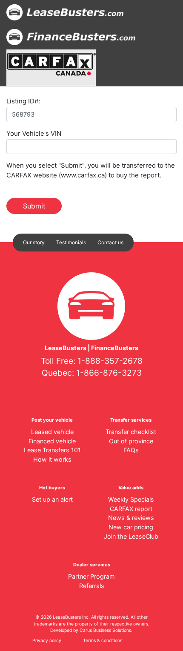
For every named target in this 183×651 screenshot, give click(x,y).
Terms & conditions (102, 640)
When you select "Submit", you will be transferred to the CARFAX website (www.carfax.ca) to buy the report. (90, 170)
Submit (34, 206)
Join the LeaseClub (131, 536)
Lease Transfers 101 (52, 450)
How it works (52, 459)
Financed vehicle (52, 441)
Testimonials (71, 242)
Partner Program (91, 576)
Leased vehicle (52, 431)
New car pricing (131, 527)
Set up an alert (52, 499)
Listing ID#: (23, 101)
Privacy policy (46, 640)
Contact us (110, 242)
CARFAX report (131, 508)
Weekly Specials (131, 499)
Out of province (131, 441)
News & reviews (131, 517)
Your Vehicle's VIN (33, 133)
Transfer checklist (131, 431)
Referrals (91, 585)
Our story (34, 242)
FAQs (131, 450)
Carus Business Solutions (105, 630)
